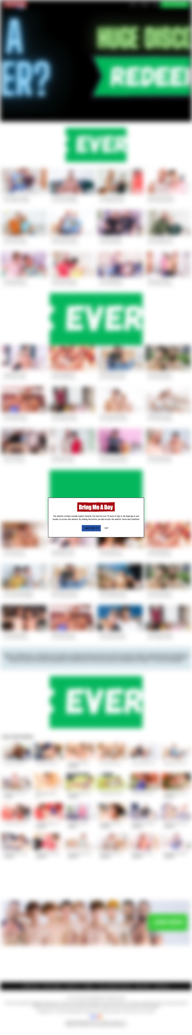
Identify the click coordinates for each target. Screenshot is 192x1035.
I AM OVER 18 (91, 528)
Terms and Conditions (130, 519)
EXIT (107, 528)
